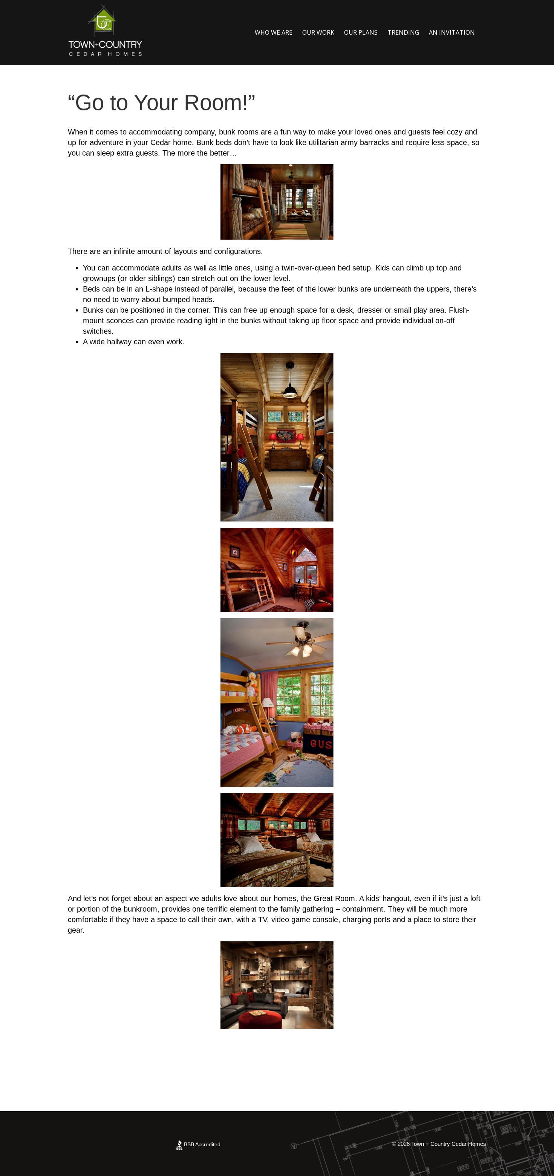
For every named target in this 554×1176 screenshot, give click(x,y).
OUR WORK (318, 32)
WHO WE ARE (273, 32)
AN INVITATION (452, 32)
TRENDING (403, 32)
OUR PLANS (361, 32)
